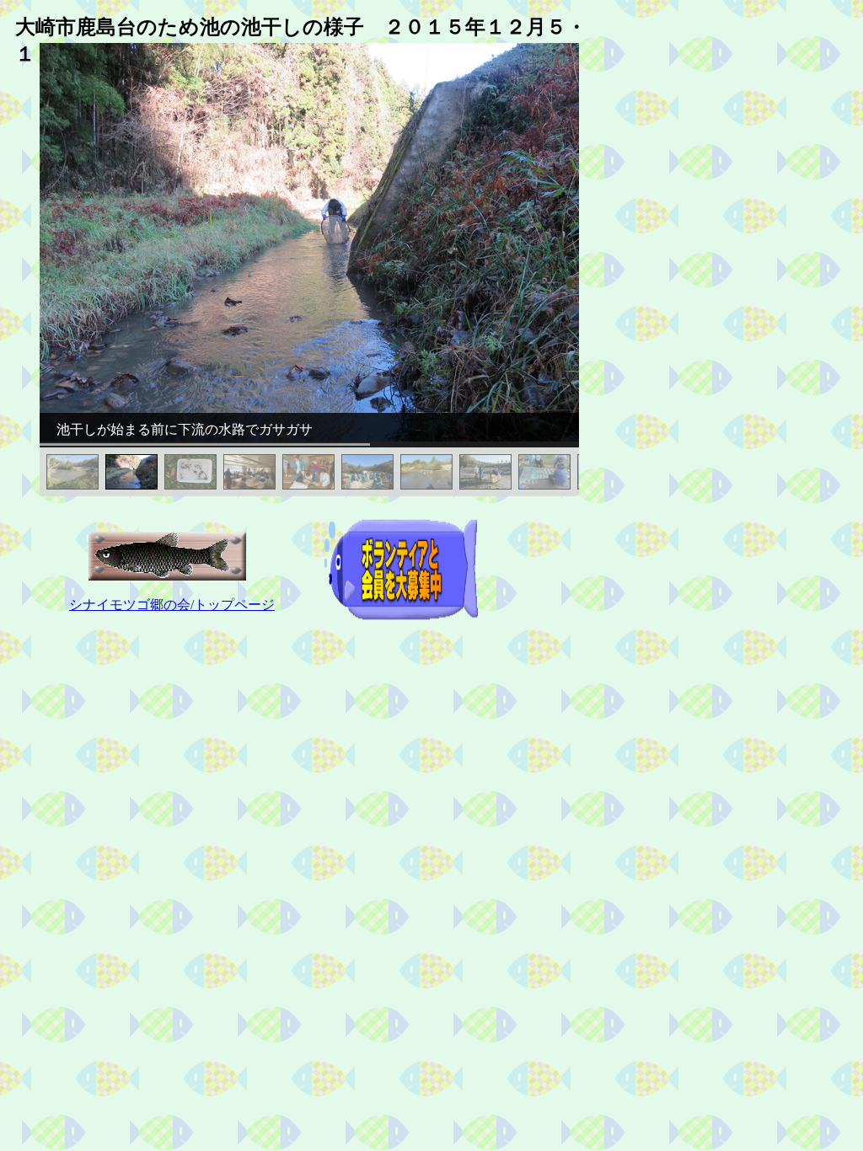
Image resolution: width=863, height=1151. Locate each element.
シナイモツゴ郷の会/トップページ (172, 604)
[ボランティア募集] (401, 618)
